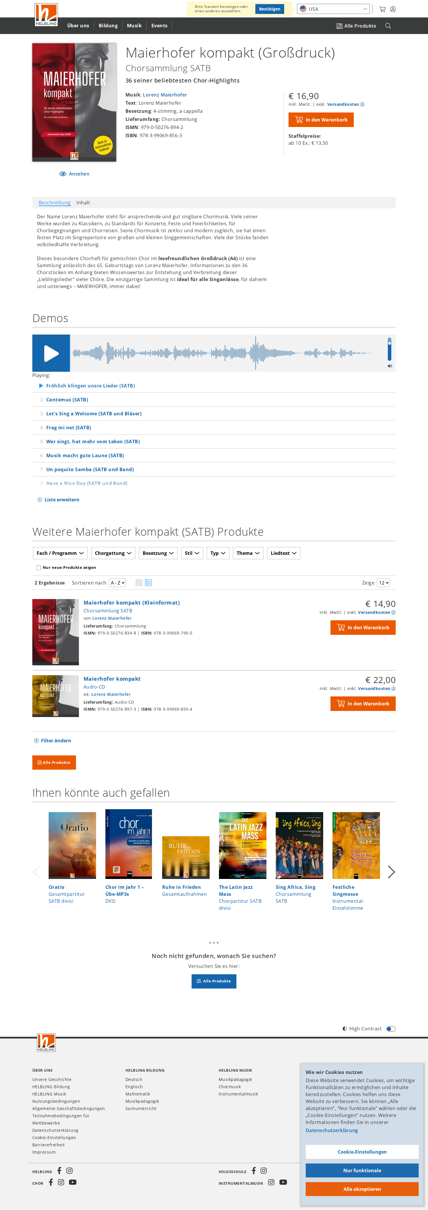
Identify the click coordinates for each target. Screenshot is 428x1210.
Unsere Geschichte (51, 1079)
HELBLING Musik (49, 1094)
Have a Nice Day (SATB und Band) (87, 483)
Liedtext (280, 553)
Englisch (134, 1086)
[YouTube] (72, 1182)
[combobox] (333, 9)
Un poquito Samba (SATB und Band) (90, 469)
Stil (188, 553)
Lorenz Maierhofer (165, 95)
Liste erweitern (62, 499)
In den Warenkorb (326, 120)
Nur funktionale (362, 1170)
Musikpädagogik (142, 1101)
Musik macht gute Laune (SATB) (85, 455)
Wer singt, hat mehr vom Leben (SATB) (93, 441)
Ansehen (78, 174)
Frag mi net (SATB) (68, 427)
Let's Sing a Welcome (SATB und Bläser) (94, 413)
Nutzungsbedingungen (56, 1101)
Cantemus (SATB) (67, 399)
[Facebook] (59, 1171)
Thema (245, 553)
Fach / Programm (57, 553)
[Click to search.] (388, 26)
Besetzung (155, 553)
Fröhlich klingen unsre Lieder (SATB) (90, 386)
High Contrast (365, 1028)
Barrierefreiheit (48, 1145)
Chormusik (230, 1086)
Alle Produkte (360, 26)
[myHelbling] (393, 9)
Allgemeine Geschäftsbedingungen (68, 1108)
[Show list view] (148, 583)
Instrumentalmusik (238, 1094)
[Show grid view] (139, 583)
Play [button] (51, 353)
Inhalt (83, 202)
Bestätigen (269, 9)
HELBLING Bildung (51, 1086)
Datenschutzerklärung (332, 1130)
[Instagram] (69, 1171)
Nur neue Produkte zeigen (69, 567)
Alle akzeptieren (362, 1189)
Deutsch (133, 1079)
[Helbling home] (46, 1042)
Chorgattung (110, 553)
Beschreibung (55, 202)
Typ (215, 553)
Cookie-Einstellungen (362, 1152)
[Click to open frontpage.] (46, 14)
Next (391, 864)
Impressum (44, 1152)
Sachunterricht (141, 1108)
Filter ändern (56, 740)
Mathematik (137, 1094)
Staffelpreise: (305, 136)
